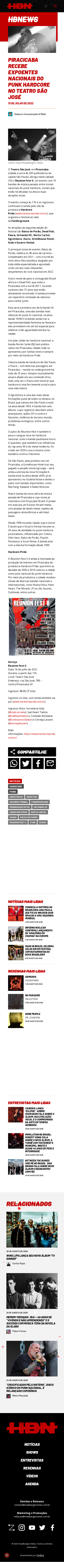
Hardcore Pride (18, 812)
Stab (32, 822)
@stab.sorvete (17, 712)
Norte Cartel (38, 812)
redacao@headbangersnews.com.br (32, 1516)
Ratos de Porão (29, 817)
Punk (13, 791)
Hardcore (16, 786)
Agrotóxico (16, 796)
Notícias (15, 781)
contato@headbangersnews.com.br (32, 1504)
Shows (32, 1452)
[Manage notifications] (6, 1555)
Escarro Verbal (19, 802)
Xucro (42, 822)
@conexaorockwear (20, 719)
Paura (13, 817)
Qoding (40, 1555)
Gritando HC (40, 807)
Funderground (39, 802)
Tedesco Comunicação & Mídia (30, 114)
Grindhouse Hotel (20, 807)
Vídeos (32, 1476)
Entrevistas (32, 1460)
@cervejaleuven (18, 723)
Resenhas (32, 1468)
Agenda (32, 1484)
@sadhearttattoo (19, 716)
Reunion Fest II (18, 822)
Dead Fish (32, 796)
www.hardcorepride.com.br (31, 213)
